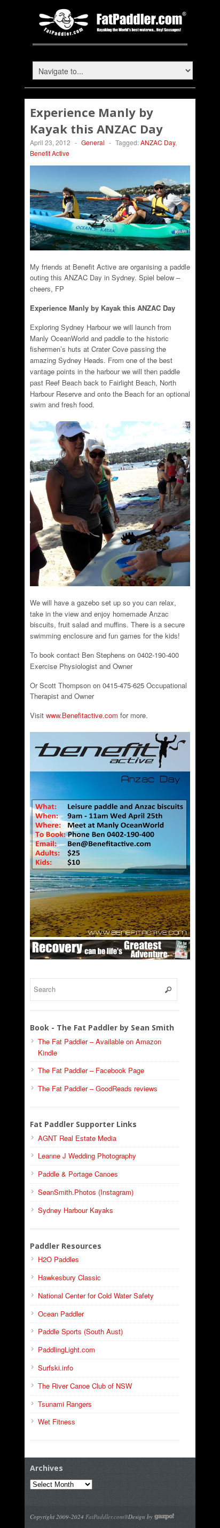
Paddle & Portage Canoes (78, 1174)
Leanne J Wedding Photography (87, 1156)
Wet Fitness (56, 1421)
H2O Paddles (58, 1259)
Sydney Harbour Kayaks (75, 1210)
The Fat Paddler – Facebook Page (91, 1070)
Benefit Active (49, 152)
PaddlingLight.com (66, 1349)
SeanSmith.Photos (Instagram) (85, 1192)
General (93, 142)
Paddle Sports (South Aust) (80, 1331)
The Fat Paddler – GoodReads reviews (98, 1088)
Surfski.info (55, 1367)
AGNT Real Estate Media (77, 1138)
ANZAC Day (157, 142)
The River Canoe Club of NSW (85, 1386)
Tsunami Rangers (65, 1404)
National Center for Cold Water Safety (96, 1295)
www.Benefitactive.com (82, 715)
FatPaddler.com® (106, 1517)
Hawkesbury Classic (69, 1277)
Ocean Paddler (61, 1314)
